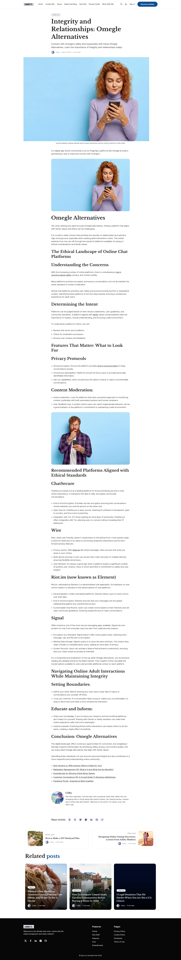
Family (94, 931)
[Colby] (52, 52)
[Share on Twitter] (69, 820)
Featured (95, 938)
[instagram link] (41, 941)
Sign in (132, 4)
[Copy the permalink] (102, 820)
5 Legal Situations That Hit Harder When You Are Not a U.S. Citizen (134, 897)
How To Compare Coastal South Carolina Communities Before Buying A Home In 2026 (89, 897)
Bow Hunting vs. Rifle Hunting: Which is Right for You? (77, 766)
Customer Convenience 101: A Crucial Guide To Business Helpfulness (84, 777)
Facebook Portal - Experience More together (73, 781)
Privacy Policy (119, 931)
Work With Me (108, 4)
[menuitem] (40, 4)
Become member (147, 4)
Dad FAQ (82, 4)
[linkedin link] (36, 941)
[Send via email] (97, 820)
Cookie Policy (119, 935)
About (59, 4)
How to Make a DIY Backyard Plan (62, 838)
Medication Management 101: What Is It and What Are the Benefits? (83, 769)
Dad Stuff (96, 935)
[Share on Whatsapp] (86, 820)
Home (40, 4)
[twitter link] (25, 941)
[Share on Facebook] (75, 820)
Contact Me (49, 4)
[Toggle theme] (126, 4)
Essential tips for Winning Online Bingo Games (74, 773)
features (76, 550)
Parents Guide (94, 4)
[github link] (46, 941)
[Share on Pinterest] (80, 820)
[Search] (121, 4)
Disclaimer (118, 938)
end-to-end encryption (107, 366)
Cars (94, 942)
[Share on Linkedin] (91, 820)
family (95, 315)
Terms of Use (119, 942)
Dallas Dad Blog (70, 4)
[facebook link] (30, 941)
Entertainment (97, 945)
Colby (58, 52)
